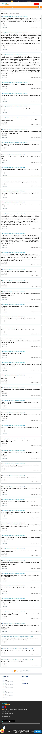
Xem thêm (4, 697)
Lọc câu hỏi (4, 11)
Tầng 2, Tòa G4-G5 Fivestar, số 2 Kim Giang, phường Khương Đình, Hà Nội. (15, 709)
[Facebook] (3, 707)
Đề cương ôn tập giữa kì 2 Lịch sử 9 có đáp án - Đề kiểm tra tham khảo (14, 16)
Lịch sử (3, 25)
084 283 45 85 (7, 711)
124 (24, 670)
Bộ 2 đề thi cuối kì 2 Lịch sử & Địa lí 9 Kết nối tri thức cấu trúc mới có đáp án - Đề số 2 (17, 636)
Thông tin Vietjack (6, 716)
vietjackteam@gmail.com (8, 713)
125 (27, 670)
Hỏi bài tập (2, 731)
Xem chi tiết (5, 27)
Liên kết (4, 715)
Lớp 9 (6, 25)
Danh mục (24, 7)
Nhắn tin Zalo (39, 731)
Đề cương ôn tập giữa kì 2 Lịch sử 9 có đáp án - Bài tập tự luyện (13, 154)
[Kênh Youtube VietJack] (5, 707)
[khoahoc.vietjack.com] (6, 4)
